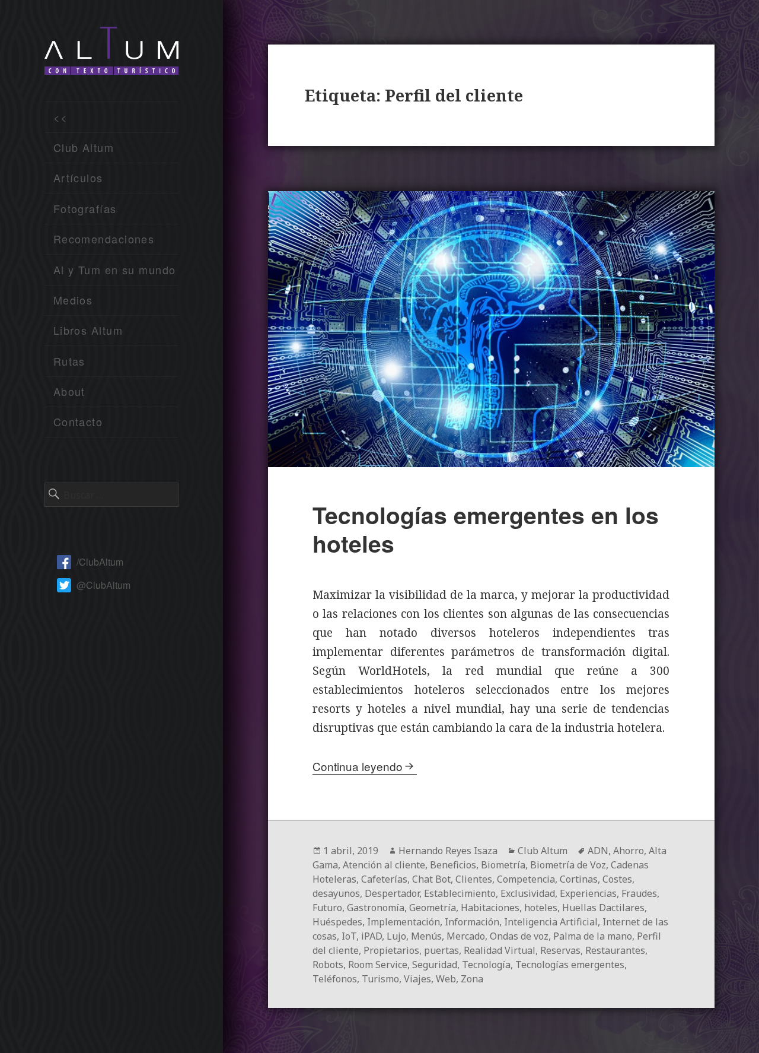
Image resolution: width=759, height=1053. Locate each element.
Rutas (69, 361)
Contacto (78, 421)
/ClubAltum (99, 562)
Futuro (327, 907)
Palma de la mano (592, 936)
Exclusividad (527, 893)
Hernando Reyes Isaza (448, 850)
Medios (73, 299)
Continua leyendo (357, 766)
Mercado (466, 936)
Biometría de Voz (568, 864)
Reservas (560, 950)
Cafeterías (384, 879)
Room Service (377, 964)
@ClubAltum (103, 585)
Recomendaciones (104, 238)
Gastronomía (375, 907)
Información (472, 921)
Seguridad (434, 964)
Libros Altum (88, 330)
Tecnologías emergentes (569, 964)
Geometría (432, 907)
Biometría (503, 864)
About (69, 391)
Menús (426, 936)
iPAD (371, 936)
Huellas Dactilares (603, 907)
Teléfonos (334, 978)
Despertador (392, 893)
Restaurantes (615, 950)
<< (60, 117)
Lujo (396, 936)
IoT (349, 936)
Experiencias (588, 893)
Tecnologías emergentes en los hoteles (485, 529)
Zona (472, 978)
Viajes (417, 978)
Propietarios (391, 950)
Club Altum (83, 147)
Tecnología (486, 964)
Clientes (473, 879)
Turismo (380, 978)
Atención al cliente (384, 864)
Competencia (526, 879)
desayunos (336, 893)
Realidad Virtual (499, 950)
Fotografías (85, 208)
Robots (327, 964)
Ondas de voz (519, 936)
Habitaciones (490, 907)
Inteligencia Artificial (551, 921)
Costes (617, 879)
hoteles (540, 907)
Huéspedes (337, 921)
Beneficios (453, 864)
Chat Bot (431, 879)
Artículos (78, 177)
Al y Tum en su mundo (114, 269)
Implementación (403, 921)
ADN (598, 850)
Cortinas (579, 879)
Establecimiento (460, 893)
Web (446, 978)
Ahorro (628, 850)
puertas (441, 950)
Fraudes (639, 893)
